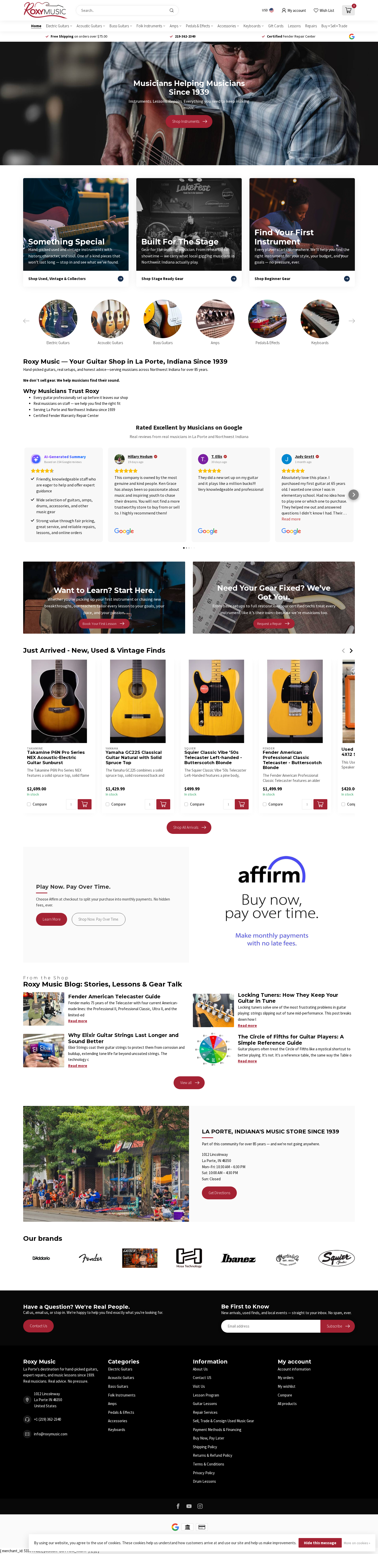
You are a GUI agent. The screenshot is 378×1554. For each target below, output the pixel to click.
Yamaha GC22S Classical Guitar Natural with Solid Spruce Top (134, 757)
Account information (294, 1369)
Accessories (227, 25)
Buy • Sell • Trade (334, 25)
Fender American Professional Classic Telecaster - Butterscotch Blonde (292, 760)
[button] (24, 495)
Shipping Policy (205, 1446)
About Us (200, 1369)
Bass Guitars (119, 25)
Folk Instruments (149, 25)
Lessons (294, 25)
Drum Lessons (204, 1481)
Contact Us (38, 1325)
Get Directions (219, 1192)
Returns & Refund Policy (212, 1455)
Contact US (202, 1377)
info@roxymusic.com (50, 1433)
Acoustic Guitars (89, 25)
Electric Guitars (57, 25)
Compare (40, 804)
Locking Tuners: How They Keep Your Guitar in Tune (288, 998)
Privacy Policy (204, 1472)
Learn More (51, 919)
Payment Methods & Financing (217, 1429)
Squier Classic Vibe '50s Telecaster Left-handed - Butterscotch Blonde (213, 757)
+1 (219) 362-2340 (47, 1419)
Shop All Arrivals (185, 827)
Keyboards (252, 25)
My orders (286, 1377)
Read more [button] (291, 518)
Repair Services (205, 1412)
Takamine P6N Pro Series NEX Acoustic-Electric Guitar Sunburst (56, 757)
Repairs (311, 25)
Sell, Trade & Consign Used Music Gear (223, 1420)
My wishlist (286, 1386)
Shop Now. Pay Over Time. (98, 919)
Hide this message (320, 1542)
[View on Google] (119, 459)
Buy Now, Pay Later (208, 1438)
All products (287, 1403)
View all (186, 1082)
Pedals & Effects (198, 25)
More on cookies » (357, 1543)
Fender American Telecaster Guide (114, 996)
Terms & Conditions (208, 1464)
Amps (174, 25)
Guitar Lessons (205, 1403)
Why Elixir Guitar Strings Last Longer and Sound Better (123, 1038)
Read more (77, 1020)
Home (36, 25)
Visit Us (199, 1386)
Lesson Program (206, 1395)
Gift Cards (275, 25)
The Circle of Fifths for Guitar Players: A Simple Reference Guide (291, 1040)
